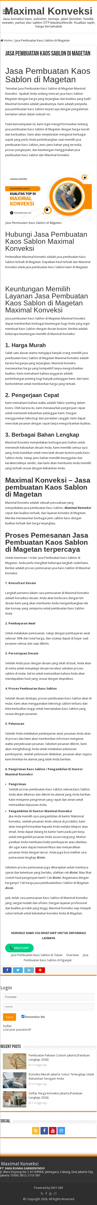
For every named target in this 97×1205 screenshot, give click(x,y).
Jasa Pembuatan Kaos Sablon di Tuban (36, 955)
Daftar (7, 1026)
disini (41, 857)
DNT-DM (57, 1188)
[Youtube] (53, 1130)
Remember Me (34, 1017)
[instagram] (61, 1130)
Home (7, 40)
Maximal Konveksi (49, 11)
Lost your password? (17, 1029)
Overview (72, 955)
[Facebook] (44, 1130)
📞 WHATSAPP (19, 948)
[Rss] (36, 1130)
